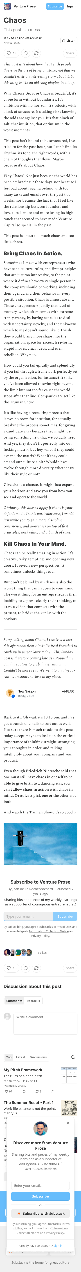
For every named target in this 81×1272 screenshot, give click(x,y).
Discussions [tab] (38, 1057)
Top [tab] (8, 1057)
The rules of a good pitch (23, 1075)
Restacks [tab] (33, 1001)
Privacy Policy (55, 1233)
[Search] (72, 1057)
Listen (71, 41)
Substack (18, 1262)
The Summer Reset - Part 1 (29, 1102)
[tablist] (23, 1000)
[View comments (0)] (25, 53)
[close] (68, 1123)
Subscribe (55, 6)
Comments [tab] (14, 1001)
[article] (40, 1080)
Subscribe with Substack (44, 1213)
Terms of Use (62, 927)
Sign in (71, 6)
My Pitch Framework (23, 1070)
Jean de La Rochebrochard (23, 38)
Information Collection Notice (49, 931)
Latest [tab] (20, 1057)
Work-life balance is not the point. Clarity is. (30, 1110)
